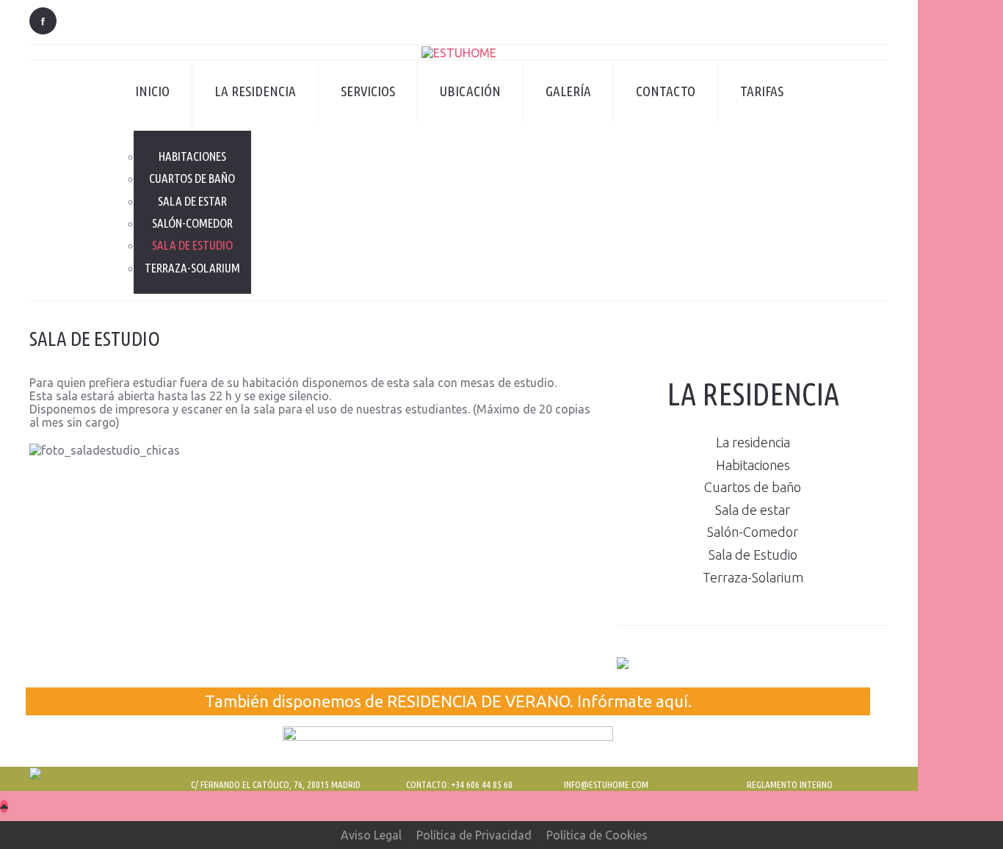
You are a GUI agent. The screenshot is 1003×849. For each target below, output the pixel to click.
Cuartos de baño (192, 178)
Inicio (152, 91)
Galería (568, 91)
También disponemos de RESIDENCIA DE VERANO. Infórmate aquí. (448, 701)
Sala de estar (192, 201)
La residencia (255, 91)
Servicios (368, 91)
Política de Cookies (597, 835)
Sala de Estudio (192, 245)
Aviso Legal (371, 835)
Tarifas (761, 91)
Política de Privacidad (474, 835)
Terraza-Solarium (192, 268)
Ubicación (470, 91)
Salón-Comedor (192, 223)
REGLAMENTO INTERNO (790, 784)
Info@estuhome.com (606, 784)
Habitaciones (192, 156)
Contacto (665, 91)
